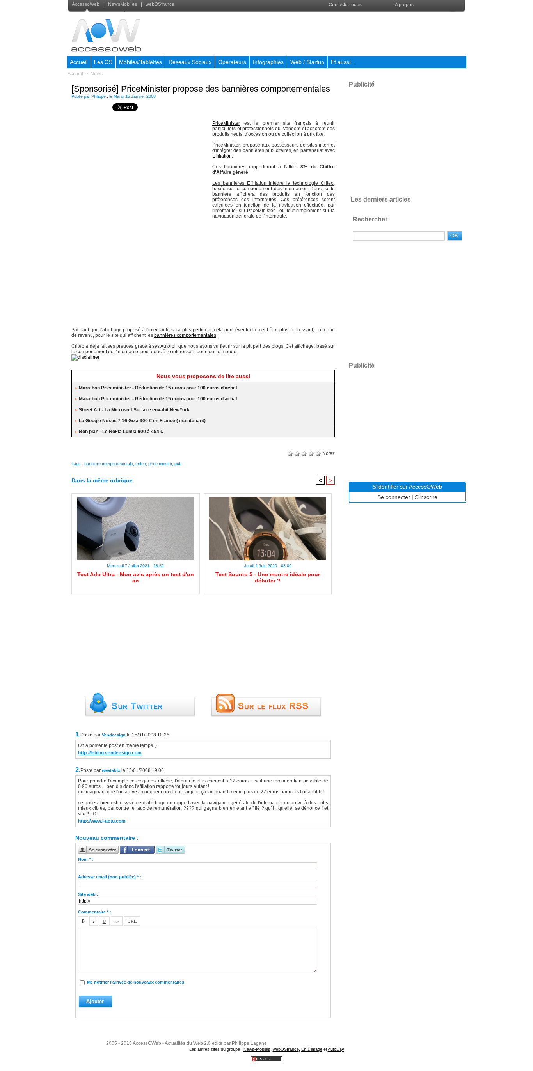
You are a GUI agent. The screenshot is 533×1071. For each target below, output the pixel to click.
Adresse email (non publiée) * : (109, 877)
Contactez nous (345, 4)
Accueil (78, 62)
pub (177, 463)
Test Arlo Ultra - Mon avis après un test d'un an (135, 577)
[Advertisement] (324, 32)
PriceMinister (226, 123)
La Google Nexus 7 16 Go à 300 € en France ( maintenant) (142, 420)
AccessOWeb (147, 1043)
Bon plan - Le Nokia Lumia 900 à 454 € (121, 431)
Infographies (268, 62)
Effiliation (222, 156)
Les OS (103, 62)
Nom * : (85, 859)
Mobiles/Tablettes (140, 62)
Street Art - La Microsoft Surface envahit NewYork (134, 409)
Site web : (88, 894)
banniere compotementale (108, 463)
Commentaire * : (94, 912)
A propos (404, 4)
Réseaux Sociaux (190, 62)
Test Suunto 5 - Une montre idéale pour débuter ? (267, 577)
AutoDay (336, 1049)
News (97, 73)
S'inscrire (426, 497)
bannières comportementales (185, 335)
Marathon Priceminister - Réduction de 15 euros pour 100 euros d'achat (158, 388)
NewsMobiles (122, 4)
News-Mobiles (256, 1049)
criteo (140, 463)
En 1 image (311, 1049)
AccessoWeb (86, 4)
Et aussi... (343, 62)
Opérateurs (232, 62)
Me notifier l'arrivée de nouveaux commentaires (135, 982)
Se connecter (393, 497)
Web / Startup (307, 62)
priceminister (160, 463)
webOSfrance (159, 4)
